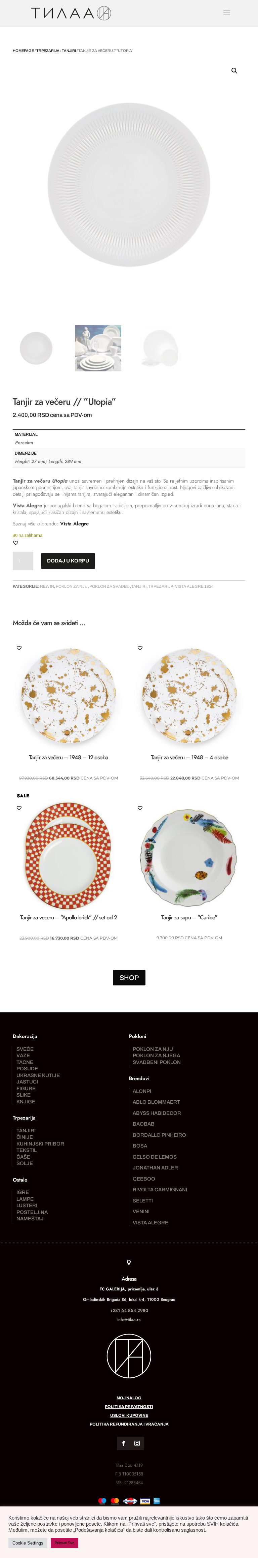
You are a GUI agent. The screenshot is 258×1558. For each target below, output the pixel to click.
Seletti (143, 1200)
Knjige (25, 1101)
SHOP (129, 977)
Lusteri (26, 1205)
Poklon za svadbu (109, 586)
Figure (26, 1088)
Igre (22, 1192)
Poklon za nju (72, 586)
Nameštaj (30, 1218)
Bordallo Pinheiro (159, 1135)
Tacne (24, 1062)
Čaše (23, 1157)
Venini (141, 1211)
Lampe (25, 1199)
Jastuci (27, 1082)
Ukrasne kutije (38, 1075)
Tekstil (26, 1150)
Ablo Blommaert (156, 1102)
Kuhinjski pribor (40, 1144)
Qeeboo (144, 1179)
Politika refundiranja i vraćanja (129, 1424)
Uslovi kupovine (129, 1415)
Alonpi (142, 1091)
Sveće (25, 1049)
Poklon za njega (156, 1055)
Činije (24, 1137)
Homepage (23, 51)
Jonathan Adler (155, 1167)
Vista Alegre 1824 (194, 586)
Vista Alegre (74, 523)
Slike (23, 1095)
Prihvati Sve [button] (64, 1543)
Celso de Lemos (155, 1157)
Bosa (140, 1146)
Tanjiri (69, 51)
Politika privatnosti (129, 1406)
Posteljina (32, 1212)
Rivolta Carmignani (160, 1189)
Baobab (144, 1124)
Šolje (24, 1163)
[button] (234, 71)
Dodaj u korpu (68, 560)
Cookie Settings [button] (27, 1543)
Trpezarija (47, 51)
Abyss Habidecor (157, 1113)
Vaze (23, 1055)
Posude (27, 1068)
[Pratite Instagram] (137, 1443)
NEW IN (47, 586)
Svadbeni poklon (157, 1062)
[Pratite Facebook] (123, 1443)
